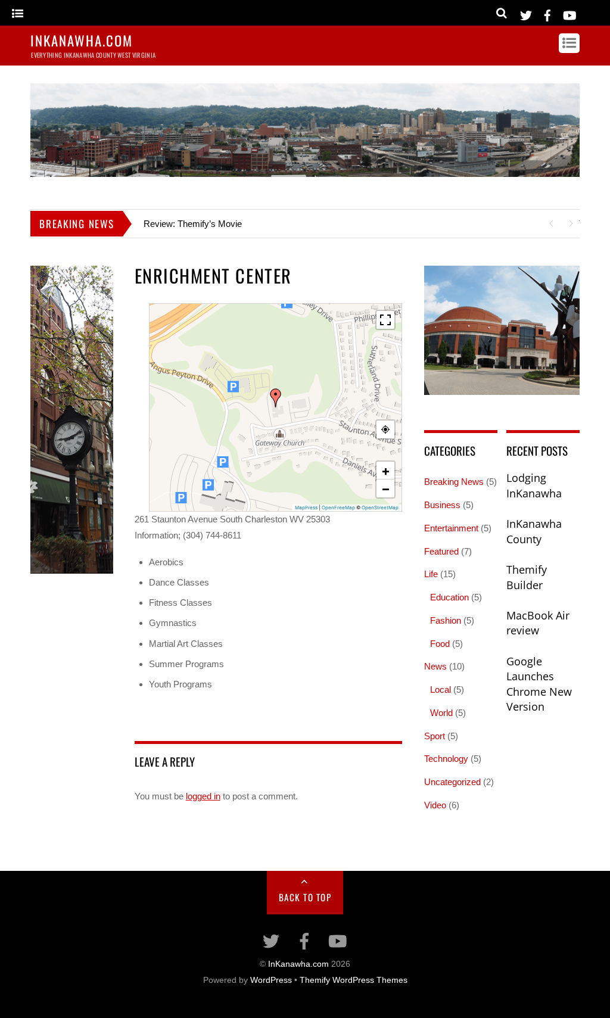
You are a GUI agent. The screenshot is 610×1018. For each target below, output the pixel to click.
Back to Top (305, 897)
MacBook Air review (537, 623)
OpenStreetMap (380, 507)
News (435, 666)
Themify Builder (526, 577)
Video (435, 805)
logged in (203, 796)
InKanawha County (534, 531)
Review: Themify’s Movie (193, 224)
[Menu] (17, 14)
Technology (446, 759)
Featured (441, 551)
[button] (275, 397)
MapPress (306, 507)
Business (442, 505)
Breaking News (454, 482)
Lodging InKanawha (534, 485)
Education (449, 597)
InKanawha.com (298, 964)
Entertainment (451, 528)
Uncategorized (452, 782)
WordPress (271, 980)
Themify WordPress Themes (353, 980)
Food (440, 644)
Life (431, 574)
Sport (434, 736)
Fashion (445, 620)
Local (440, 689)
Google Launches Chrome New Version (539, 684)
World (441, 713)
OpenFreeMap (338, 507)
